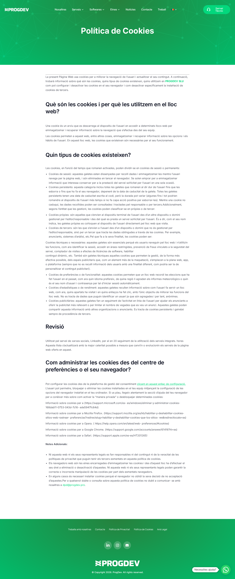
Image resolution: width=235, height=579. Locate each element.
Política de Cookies (143, 529)
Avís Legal (162, 529)
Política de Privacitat (119, 529)
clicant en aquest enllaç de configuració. (161, 384)
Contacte (100, 529)
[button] (226, 570)
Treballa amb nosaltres (79, 529)
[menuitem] (174, 9)
